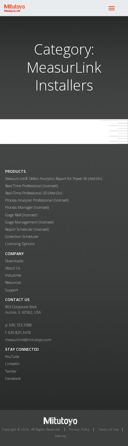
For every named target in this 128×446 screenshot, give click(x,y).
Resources (13, 282)
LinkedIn (12, 363)
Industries (13, 275)
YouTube (12, 356)
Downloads (14, 260)
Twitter (10, 371)
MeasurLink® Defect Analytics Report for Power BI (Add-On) (53, 178)
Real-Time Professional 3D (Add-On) (33, 192)
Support (11, 289)
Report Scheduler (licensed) (27, 229)
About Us (12, 267)
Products (15, 171)
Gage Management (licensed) (29, 222)
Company (14, 253)
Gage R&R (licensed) (21, 214)
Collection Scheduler (22, 236)
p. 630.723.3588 (18, 324)
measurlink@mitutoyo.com (28, 339)
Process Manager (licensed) (27, 207)
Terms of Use (108, 429)
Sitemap (60, 436)
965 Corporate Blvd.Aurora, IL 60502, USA (23, 309)
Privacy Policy (79, 429)
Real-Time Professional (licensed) (31, 185)
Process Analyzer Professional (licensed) (37, 200)
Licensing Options (19, 243)
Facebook (13, 378)
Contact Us (17, 299)
